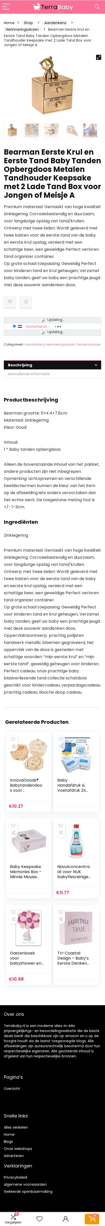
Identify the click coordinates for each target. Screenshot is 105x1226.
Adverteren (14, 1155)
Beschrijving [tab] (20, 365)
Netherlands (36, 326)
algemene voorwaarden (25, 1184)
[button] (98, 57)
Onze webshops (18, 1148)
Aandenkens (55, 22)
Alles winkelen (16, 1127)
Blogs (8, 1141)
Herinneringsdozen (22, 29)
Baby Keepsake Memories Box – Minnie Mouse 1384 (26, 874)
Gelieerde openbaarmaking (28, 1191)
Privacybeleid (15, 1177)
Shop (28, 22)
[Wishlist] (39, 1219)
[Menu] (6, 7)
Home (9, 22)
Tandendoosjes (88, 344)
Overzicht (12, 1088)
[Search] (97, 7)
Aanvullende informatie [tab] (29, 373)
